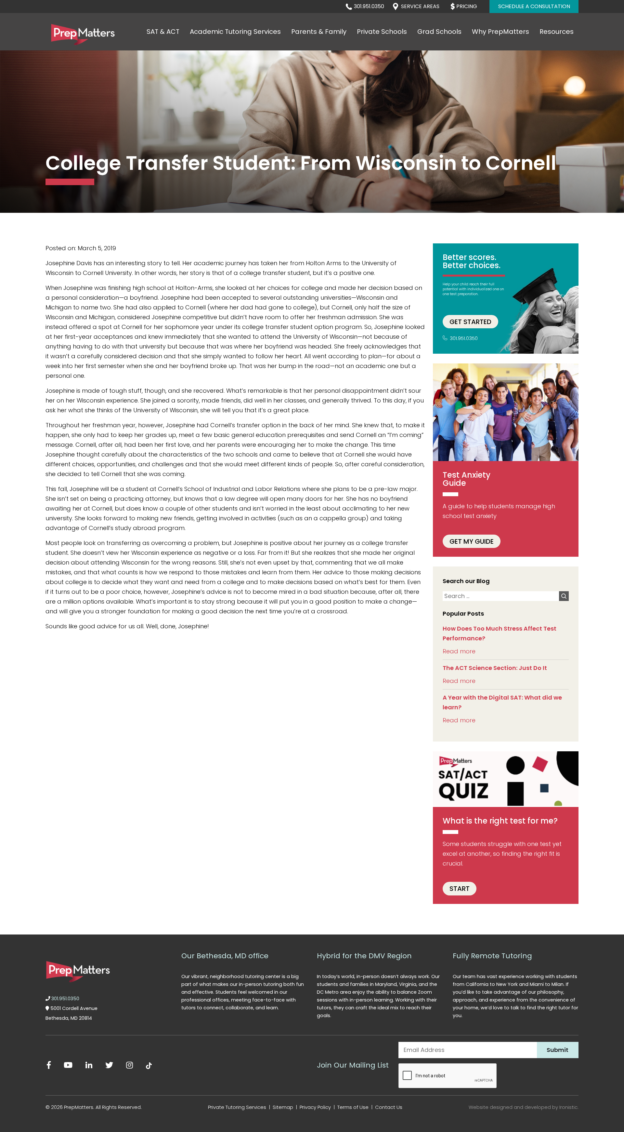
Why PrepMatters (500, 31)
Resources (557, 31)
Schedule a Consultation (534, 6)
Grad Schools (439, 31)
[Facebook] (49, 1065)
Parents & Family (318, 31)
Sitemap (283, 1107)
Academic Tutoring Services (235, 31)
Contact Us (388, 1107)
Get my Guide (471, 541)
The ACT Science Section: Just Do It (495, 668)
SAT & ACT (163, 31)
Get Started (470, 321)
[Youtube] (68, 1065)
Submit (557, 1050)
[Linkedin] (89, 1065)
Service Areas (420, 6)
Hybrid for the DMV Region (364, 956)
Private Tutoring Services (237, 1107)
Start (459, 888)
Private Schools (382, 31)
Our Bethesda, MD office (224, 956)
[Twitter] (109, 1065)
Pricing (466, 6)
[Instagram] (129, 1065)
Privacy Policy (315, 1107)
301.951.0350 (369, 6)
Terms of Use (353, 1107)
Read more (459, 651)
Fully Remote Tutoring (492, 956)
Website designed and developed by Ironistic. (523, 1107)
